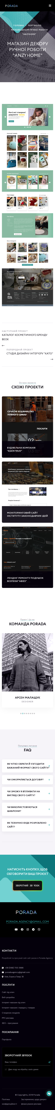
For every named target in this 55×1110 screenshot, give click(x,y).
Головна (18, 25)
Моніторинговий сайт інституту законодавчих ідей (27, 514)
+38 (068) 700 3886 (14, 967)
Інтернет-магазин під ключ (13, 1002)
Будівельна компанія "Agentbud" (21, 449)
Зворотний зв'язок (28, 885)
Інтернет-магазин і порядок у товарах (18, 1007)
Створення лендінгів (11, 1013)
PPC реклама (8, 1018)
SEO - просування (10, 1023)
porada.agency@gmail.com (27, 922)
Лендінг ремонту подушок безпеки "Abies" (25, 579)
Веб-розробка (8, 997)
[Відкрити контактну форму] (49, 1093)
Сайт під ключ (8, 992)
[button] (20, 713)
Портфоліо (35, 25)
